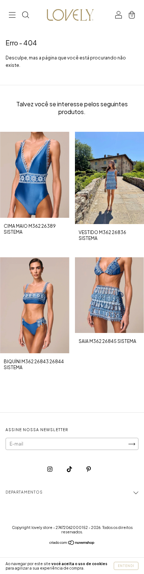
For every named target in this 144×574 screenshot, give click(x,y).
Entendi (126, 566)
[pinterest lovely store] (88, 469)
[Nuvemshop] (72, 543)
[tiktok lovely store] (70, 469)
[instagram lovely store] (50, 469)
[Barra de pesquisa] (25, 15)
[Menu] (12, 15)
